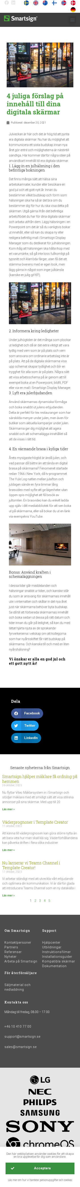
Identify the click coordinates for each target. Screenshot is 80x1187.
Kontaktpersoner (17, 942)
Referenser (13, 952)
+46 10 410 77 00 (17, 1026)
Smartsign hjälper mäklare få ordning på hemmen (39, 779)
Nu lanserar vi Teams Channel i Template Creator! (31, 865)
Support (49, 930)
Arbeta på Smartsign (20, 961)
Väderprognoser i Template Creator (35, 822)
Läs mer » (8, 809)
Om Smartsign (17, 930)
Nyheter (10, 956)
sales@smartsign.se (20, 1047)
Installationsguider (57, 956)
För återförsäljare (20, 973)
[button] (72, 20)
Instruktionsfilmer (56, 952)
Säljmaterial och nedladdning (17, 987)
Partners (11, 947)
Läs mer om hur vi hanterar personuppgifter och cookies (40, 1180)
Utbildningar (52, 947)
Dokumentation (54, 966)
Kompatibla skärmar (58, 961)
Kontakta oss (16, 1002)
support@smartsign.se (22, 1036)
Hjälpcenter (51, 942)
